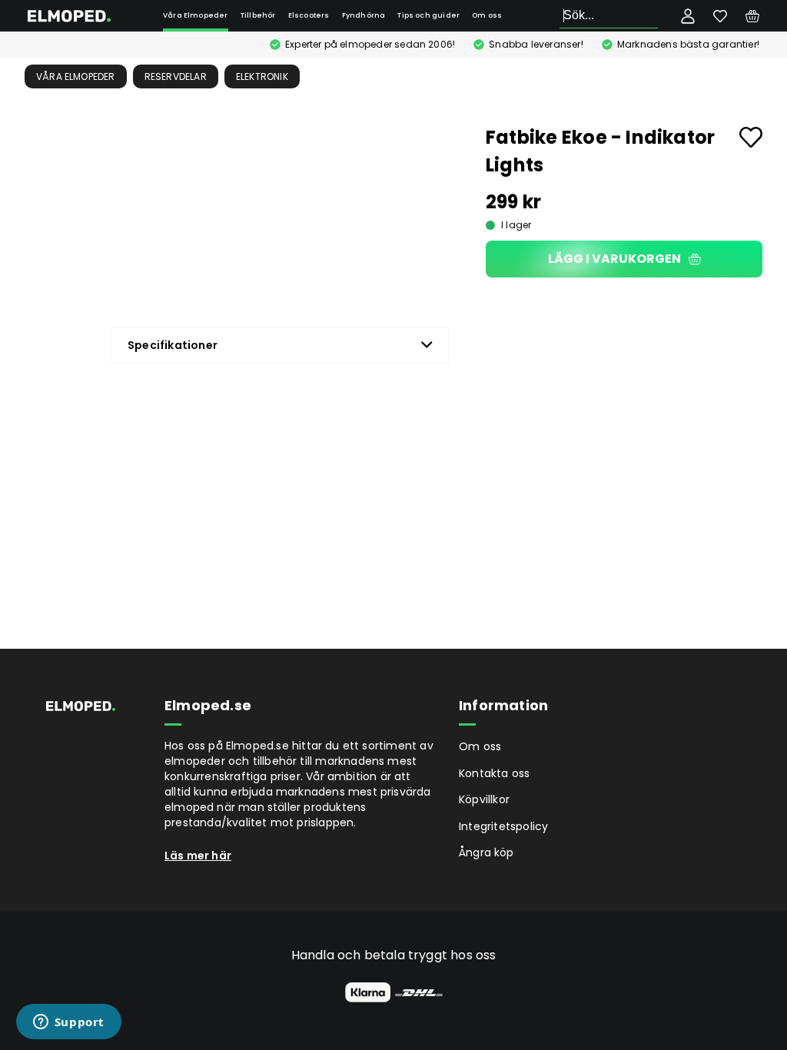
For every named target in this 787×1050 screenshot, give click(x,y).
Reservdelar (175, 76)
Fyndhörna (364, 15)
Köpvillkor (484, 799)
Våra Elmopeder (195, 15)
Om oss (487, 15)
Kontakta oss (494, 773)
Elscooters (309, 15)
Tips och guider (428, 15)
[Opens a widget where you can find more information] (68, 1023)
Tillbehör (258, 15)
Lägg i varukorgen (614, 258)
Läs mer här (197, 855)
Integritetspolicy (503, 826)
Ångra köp (486, 852)
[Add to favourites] (750, 137)
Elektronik (262, 76)
